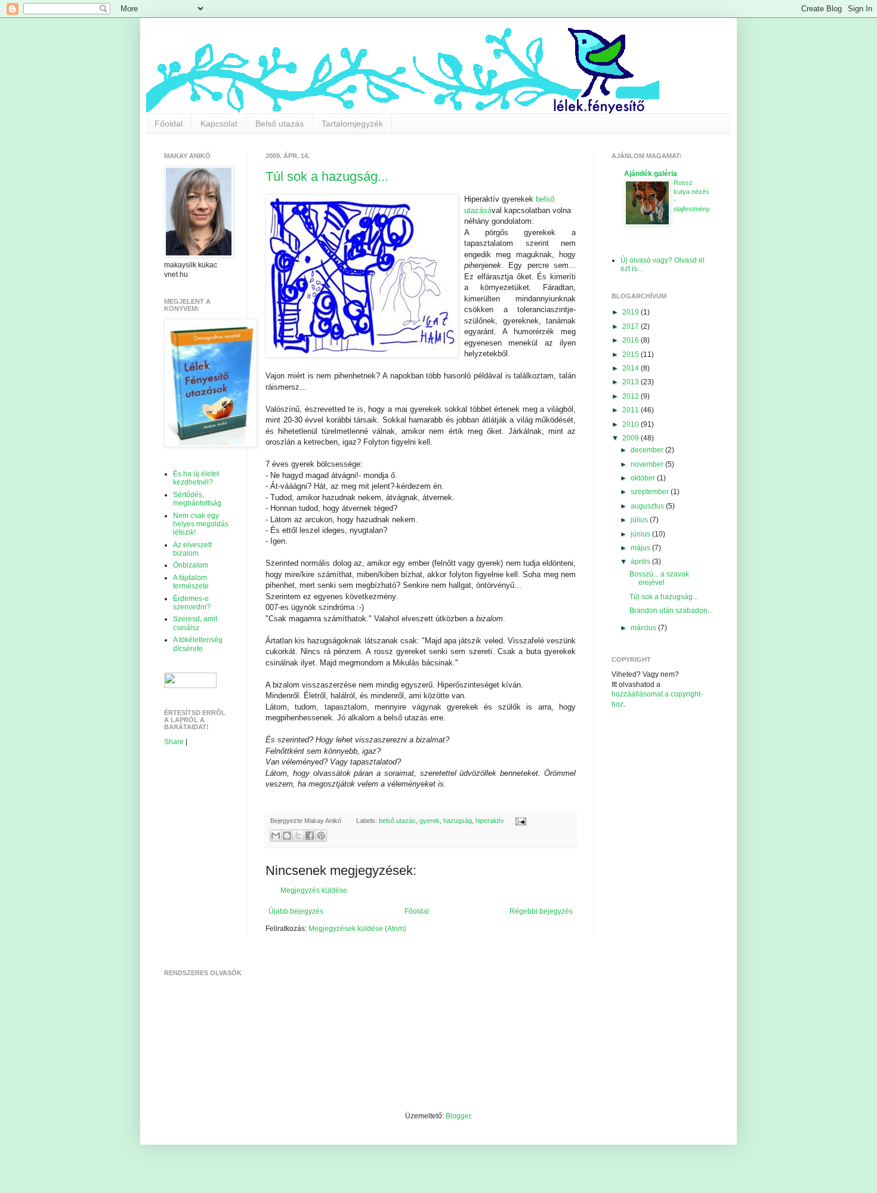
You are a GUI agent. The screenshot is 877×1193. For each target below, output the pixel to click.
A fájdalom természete (191, 582)
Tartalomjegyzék (352, 123)
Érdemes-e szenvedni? (192, 602)
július (640, 520)
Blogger (458, 1116)
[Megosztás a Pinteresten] (321, 835)
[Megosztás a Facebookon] (310, 835)
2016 (631, 340)
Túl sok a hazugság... (326, 176)
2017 (631, 326)
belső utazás (397, 820)
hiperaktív (489, 820)
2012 (631, 396)
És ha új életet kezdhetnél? (196, 478)
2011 (631, 410)
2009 (631, 438)
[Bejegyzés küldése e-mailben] (519, 820)
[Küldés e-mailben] (276, 835)
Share (174, 742)
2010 (631, 424)
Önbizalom (190, 565)
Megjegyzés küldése (313, 890)
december (648, 450)
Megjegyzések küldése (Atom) (357, 928)
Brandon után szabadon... (671, 610)
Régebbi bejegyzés (541, 911)
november (648, 464)
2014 (631, 368)
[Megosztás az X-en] (298, 835)
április (641, 561)
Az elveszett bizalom (192, 549)
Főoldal (169, 123)
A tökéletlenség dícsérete (198, 644)
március (644, 628)
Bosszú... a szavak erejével (659, 578)
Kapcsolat (218, 123)
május (641, 548)
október (644, 478)
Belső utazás (279, 123)
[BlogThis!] (287, 835)
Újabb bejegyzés (295, 911)
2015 (631, 354)
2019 (631, 312)
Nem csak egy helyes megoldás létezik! (200, 524)
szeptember (651, 492)
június (641, 534)
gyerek (429, 820)
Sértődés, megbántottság (197, 499)
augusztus (648, 506)
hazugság (457, 820)
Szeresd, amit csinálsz (195, 623)
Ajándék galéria (650, 173)
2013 (631, 382)
